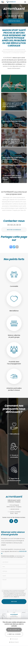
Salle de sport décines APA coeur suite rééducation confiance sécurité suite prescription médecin (14, 204)
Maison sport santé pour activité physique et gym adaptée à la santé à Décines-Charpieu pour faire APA (14, 208)
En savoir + (14, 83)
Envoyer (14, 601)
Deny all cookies (14, 634)
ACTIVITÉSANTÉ (6, 49)
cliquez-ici (16, 596)
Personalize (14, 639)
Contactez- (14, 21)
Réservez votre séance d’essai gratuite (13, 533)
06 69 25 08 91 (15, 16)
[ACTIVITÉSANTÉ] (12, 2)
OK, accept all (14, 629)
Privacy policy (14, 642)
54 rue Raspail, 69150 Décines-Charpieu (14, 13)
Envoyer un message (14, 229)
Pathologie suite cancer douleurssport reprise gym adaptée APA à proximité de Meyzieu (14, 200)
